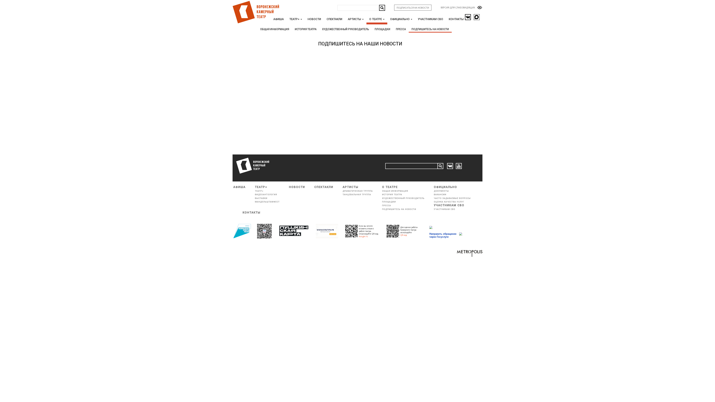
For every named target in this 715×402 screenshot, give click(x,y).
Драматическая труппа (358, 191)
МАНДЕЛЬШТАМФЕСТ (267, 202)
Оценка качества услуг (449, 202)
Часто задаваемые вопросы (452, 198)
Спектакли (334, 19)
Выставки (261, 198)
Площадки (382, 29)
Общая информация (274, 29)
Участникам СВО (430, 19)
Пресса (401, 29)
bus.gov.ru (363, 236)
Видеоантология (266, 194)
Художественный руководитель (345, 29)
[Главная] (255, 12)
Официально (400, 19)
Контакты (456, 19)
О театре (376, 19)
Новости (314, 19)
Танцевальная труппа (357, 194)
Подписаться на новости (413, 7)
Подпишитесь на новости (430, 29)
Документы (441, 191)
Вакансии (440, 194)
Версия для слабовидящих (458, 7)
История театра (306, 29)
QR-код (403, 235)
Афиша (278, 19)
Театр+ (294, 19)
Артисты (355, 19)
